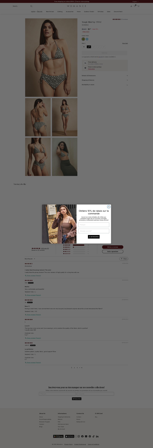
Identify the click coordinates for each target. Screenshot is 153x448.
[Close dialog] (108, 206)
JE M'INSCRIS (94, 237)
